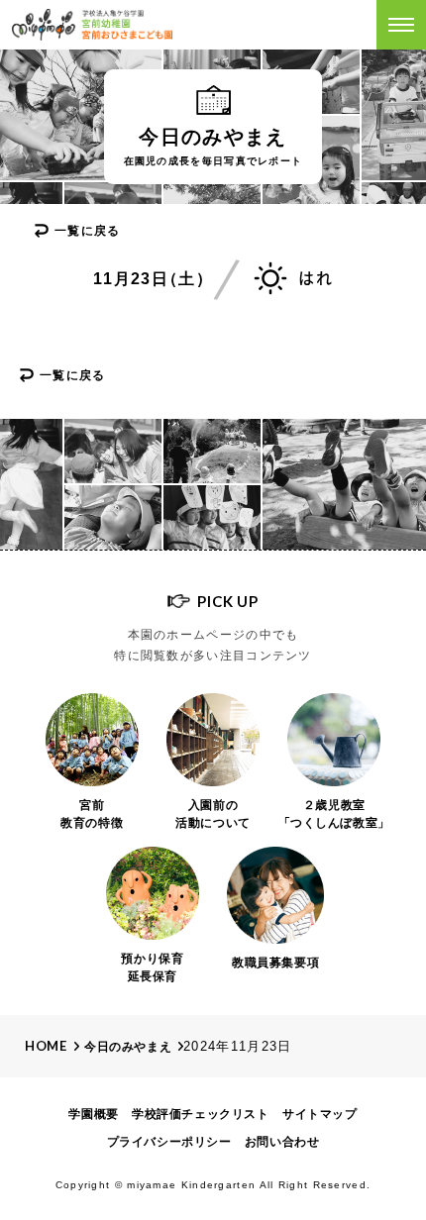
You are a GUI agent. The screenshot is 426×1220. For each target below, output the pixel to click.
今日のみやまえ (127, 1047)
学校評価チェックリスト (200, 1114)
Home (46, 1046)
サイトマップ (320, 1114)
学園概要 (93, 1114)
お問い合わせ (282, 1142)
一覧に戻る (87, 231)
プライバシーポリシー (169, 1142)
